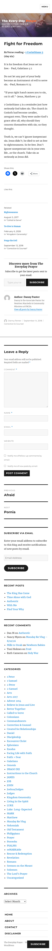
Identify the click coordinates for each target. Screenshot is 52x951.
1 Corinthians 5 (34, 52)
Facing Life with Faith (19, 753)
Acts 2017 (12, 696)
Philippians (13, 833)
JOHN (10, 785)
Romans (11, 861)
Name (8, 413)
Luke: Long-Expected (19, 809)
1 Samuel (12, 680)
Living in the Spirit (17, 801)
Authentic (12, 601)
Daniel (10, 733)
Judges (11, 793)
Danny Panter (14, 320)
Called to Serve (15, 712)
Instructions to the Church (22, 773)
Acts (9, 692)
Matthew (12, 817)
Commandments (16, 721)
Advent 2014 (14, 700)
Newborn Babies (35, 645)
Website (9, 441)
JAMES (11, 777)
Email (8, 427)
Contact (11, 927)
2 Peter (11, 684)
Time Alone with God (19, 597)
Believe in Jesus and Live (21, 704)
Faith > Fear (14, 757)
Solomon (12, 869)
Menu (45, 6)
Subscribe (37, 282)
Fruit (28, 649)
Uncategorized (15, 877)
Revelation (13, 857)
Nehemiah (13, 825)
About (9, 921)
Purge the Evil (10, 240)
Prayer (10, 837)
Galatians (12, 761)
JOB (9, 781)
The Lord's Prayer (17, 873)
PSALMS (12, 845)
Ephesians (13, 745)
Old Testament (15, 829)
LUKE (10, 805)
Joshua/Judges (15, 789)
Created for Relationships (21, 729)
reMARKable (14, 849)
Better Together (16, 708)
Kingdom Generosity (19, 797)
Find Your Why (15, 609)
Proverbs (12, 841)
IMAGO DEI (13, 769)
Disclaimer (13, 933)
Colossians (13, 717)
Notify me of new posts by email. (23, 466)
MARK (10, 813)
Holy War (33, 653)
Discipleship (14, 737)
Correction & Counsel (14, 324)
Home (9, 914)
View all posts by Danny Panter (28, 309)
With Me (12, 605)
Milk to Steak (14, 645)
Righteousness (11, 212)
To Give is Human (12, 226)
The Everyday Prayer (13, 942)
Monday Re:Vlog (16, 821)
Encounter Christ (16, 741)
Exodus (11, 749)
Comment (10, 369)
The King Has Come (18, 593)
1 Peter (11, 676)
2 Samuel (12, 688)
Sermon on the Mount (19, 865)
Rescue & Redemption (19, 853)
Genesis (11, 765)
